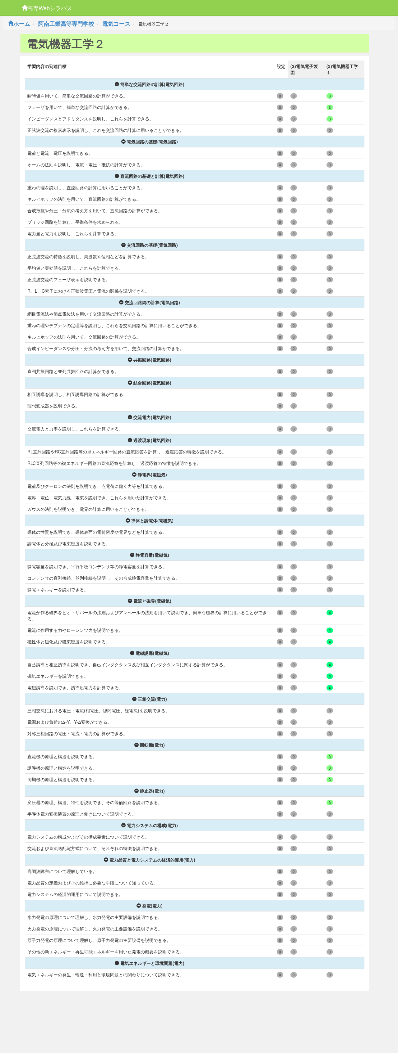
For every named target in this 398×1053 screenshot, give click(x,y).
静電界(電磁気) (152, 474)
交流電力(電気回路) (152, 417)
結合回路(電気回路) (152, 383)
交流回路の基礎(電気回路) (152, 245)
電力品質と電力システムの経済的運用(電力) (152, 860)
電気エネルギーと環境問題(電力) (152, 963)
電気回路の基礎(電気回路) (152, 141)
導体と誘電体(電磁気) (152, 520)
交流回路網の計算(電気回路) (152, 302)
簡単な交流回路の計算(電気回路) (152, 84)
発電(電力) (152, 905)
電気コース (116, 24)
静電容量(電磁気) (152, 555)
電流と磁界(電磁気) (152, 601)
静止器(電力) (152, 791)
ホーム (21, 24)
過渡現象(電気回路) (152, 440)
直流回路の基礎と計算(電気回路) (152, 176)
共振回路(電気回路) (152, 360)
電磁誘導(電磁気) (152, 653)
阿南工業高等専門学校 (66, 24)
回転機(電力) (152, 745)
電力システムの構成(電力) (152, 825)
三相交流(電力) (152, 699)
